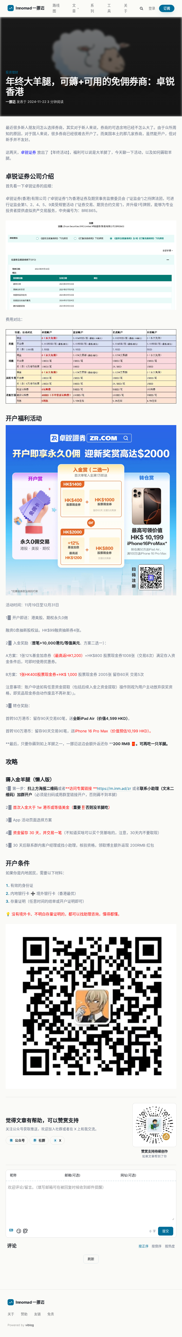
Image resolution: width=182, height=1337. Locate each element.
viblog (29, 1325)
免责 (50, 1314)
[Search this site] (141, 8)
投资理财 (12, 72)
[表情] (19, 1231)
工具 (109, 8)
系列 (92, 8)
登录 (152, 8)
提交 (165, 1231)
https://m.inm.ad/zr (114, 788)
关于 (125, 8)
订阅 (167, 8)
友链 (37, 1314)
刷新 (91, 1259)
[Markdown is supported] (12, 1231)
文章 (75, 8)
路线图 (56, 8)
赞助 (24, 1314)
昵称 (13, 1175)
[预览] (25, 1231)
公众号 (17, 1140)
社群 (40, 1140)
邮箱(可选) (72, 1175)
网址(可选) (128, 1175)
